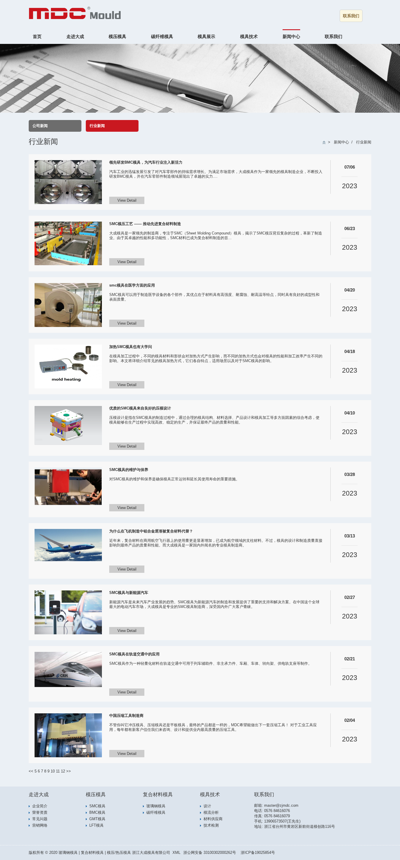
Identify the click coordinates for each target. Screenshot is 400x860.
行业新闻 (97, 126)
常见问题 (39, 819)
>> (68, 771)
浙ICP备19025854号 (258, 852)
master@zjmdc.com (281, 805)
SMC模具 (97, 806)
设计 (207, 806)
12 (63, 771)
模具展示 (206, 36)
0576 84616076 (277, 810)
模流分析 (211, 812)
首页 (37, 36)
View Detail (126, 200)
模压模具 (117, 36)
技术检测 (211, 825)
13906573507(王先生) (282, 821)
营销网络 (39, 825)
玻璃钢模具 (155, 806)
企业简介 (39, 806)
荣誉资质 (39, 812)
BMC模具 (97, 812)
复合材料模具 (158, 794)
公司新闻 (40, 126)
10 (53, 771)
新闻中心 (291, 36)
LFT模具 (96, 825)
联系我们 (351, 15)
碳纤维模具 (162, 36)
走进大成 (75, 36)
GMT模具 (97, 819)
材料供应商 (213, 819)
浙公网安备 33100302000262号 (209, 852)
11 (58, 771)
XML (176, 852)
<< (31, 771)
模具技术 (249, 36)
